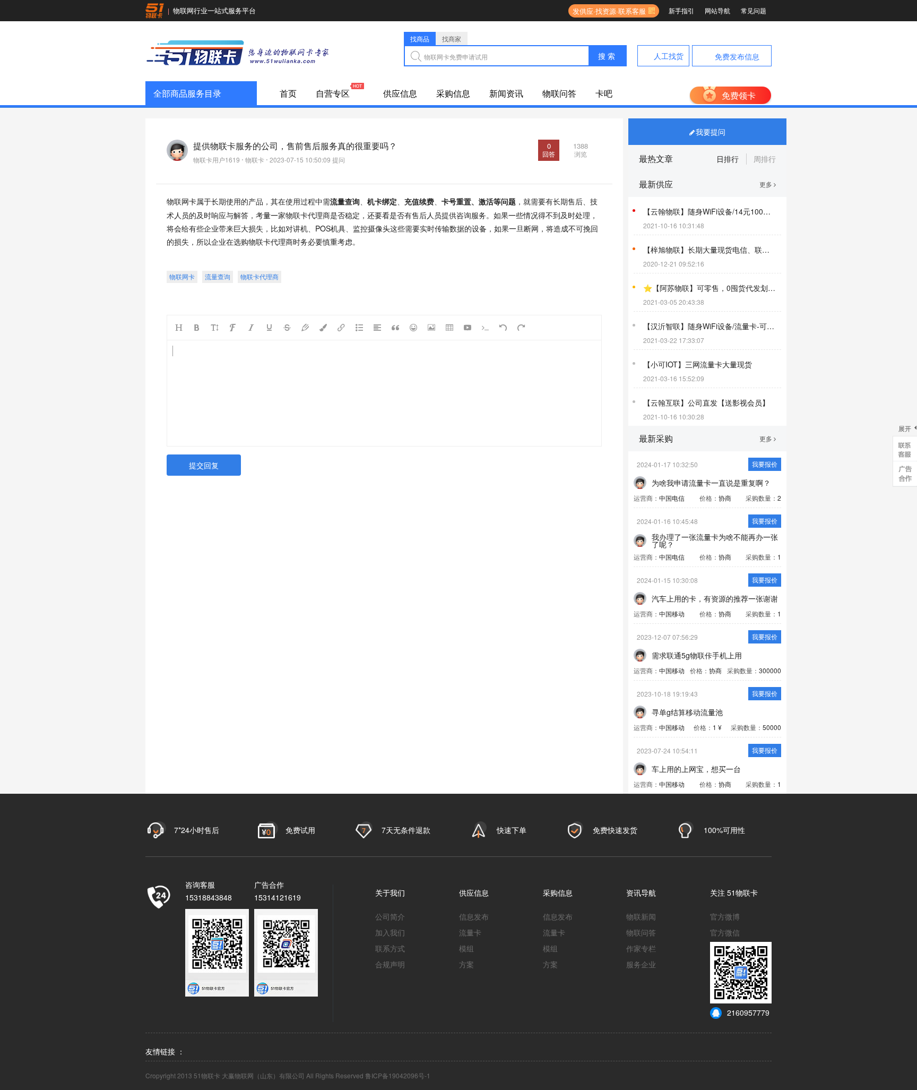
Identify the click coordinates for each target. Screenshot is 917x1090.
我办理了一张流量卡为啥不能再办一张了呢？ (715, 540)
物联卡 (254, 159)
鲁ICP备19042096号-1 (397, 1075)
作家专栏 (641, 948)
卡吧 (603, 93)
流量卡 (470, 932)
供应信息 (400, 93)
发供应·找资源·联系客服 (607, 11)
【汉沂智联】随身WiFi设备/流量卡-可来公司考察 (709, 326)
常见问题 (753, 10)
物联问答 (559, 93)
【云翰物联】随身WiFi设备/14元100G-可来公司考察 (709, 211)
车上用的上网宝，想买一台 (696, 768)
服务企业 (641, 964)
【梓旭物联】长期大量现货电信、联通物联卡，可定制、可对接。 (709, 249)
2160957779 (748, 1012)
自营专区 (333, 93)
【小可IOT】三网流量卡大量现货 (697, 364)
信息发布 (474, 916)
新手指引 (681, 10)
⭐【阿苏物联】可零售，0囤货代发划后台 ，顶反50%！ (709, 287)
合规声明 (390, 964)
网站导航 (717, 10)
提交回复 (204, 465)
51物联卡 (742, 892)
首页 (288, 93)
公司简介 (390, 916)
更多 (766, 183)
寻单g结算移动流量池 (687, 712)
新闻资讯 (506, 93)
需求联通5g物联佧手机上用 (697, 655)
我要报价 (764, 463)
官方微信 (725, 932)
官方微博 (725, 916)
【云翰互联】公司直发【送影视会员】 (706, 402)
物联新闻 (641, 916)
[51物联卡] (238, 51)
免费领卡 (739, 95)
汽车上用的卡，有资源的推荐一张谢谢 (715, 598)
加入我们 (390, 932)
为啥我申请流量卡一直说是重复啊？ (711, 482)
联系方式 (390, 948)
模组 (466, 948)
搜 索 (606, 55)
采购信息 (453, 93)
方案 (466, 964)
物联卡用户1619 (216, 159)
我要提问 (710, 131)
